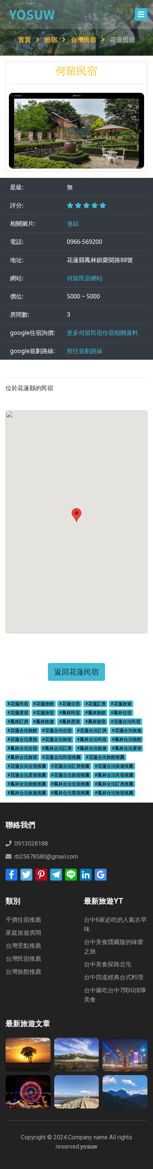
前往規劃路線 (84, 351)
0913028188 (30, 843)
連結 (73, 223)
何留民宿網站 (84, 278)
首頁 (25, 39)
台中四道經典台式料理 (113, 977)
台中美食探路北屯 (107, 964)
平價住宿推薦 (23, 919)
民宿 (52, 39)
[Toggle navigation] (141, 14)
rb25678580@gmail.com (46, 856)
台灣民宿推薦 (23, 958)
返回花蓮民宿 (76, 672)
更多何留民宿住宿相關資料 (102, 333)
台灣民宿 (84, 39)
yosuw (88, 1146)
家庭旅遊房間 (23, 932)
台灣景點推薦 (23, 945)
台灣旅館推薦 (23, 971)
